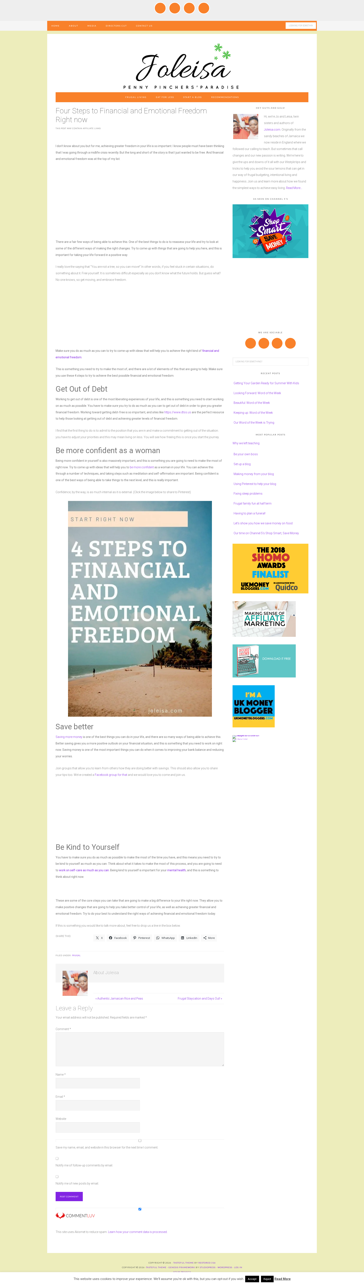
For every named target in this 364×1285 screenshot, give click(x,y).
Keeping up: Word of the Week (253, 412)
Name (61, 1074)
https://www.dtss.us (177, 412)
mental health (176, 870)
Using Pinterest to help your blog (255, 484)
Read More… (294, 188)
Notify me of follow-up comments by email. (84, 1165)
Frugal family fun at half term (253, 503)
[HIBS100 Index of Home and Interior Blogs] (250, 735)
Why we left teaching (246, 443)
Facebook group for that (111, 774)
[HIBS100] (240, 738)
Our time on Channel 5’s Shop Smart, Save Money (266, 533)
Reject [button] (267, 1279)
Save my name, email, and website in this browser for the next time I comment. (107, 1147)
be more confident (142, 467)
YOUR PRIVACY (182, 1272)
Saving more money (69, 737)
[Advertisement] (140, 197)
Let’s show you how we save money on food (263, 523)
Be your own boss (246, 454)
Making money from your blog (254, 474)
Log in (238, 1267)
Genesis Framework (182, 1267)
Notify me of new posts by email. (77, 1183)
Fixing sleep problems (248, 493)
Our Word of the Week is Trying (254, 422)
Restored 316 (207, 1262)
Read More (282, 1279)
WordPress (225, 1267)
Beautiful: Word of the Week (252, 402)
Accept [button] (252, 1279)
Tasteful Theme (156, 1267)
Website (61, 1118)
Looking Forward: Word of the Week (257, 393)
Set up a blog (242, 464)
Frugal (76, 955)
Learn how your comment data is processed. (137, 1232)
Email (60, 1096)
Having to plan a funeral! (249, 513)
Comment (63, 1029)
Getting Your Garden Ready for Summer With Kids (266, 383)
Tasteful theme (183, 1262)
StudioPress (207, 1267)
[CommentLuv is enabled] (75, 1217)
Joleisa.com (272, 129)
